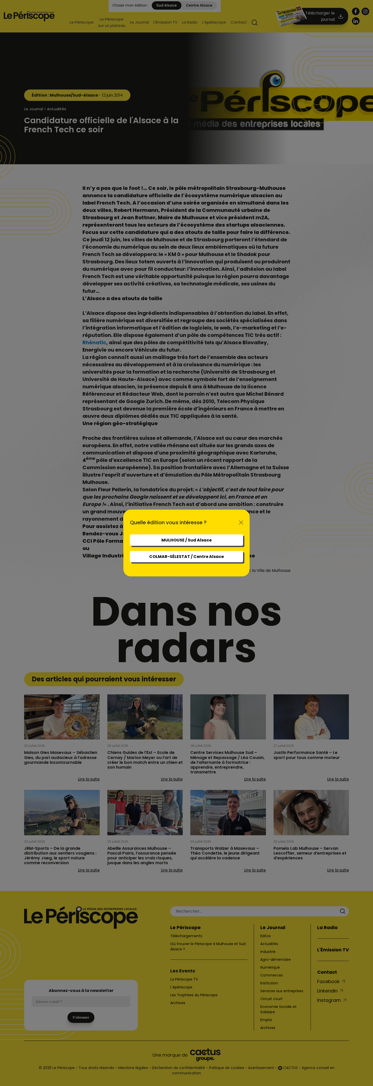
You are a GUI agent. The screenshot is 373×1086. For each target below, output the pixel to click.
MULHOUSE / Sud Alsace (186, 540)
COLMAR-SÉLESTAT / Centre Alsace (186, 556)
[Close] (241, 522)
